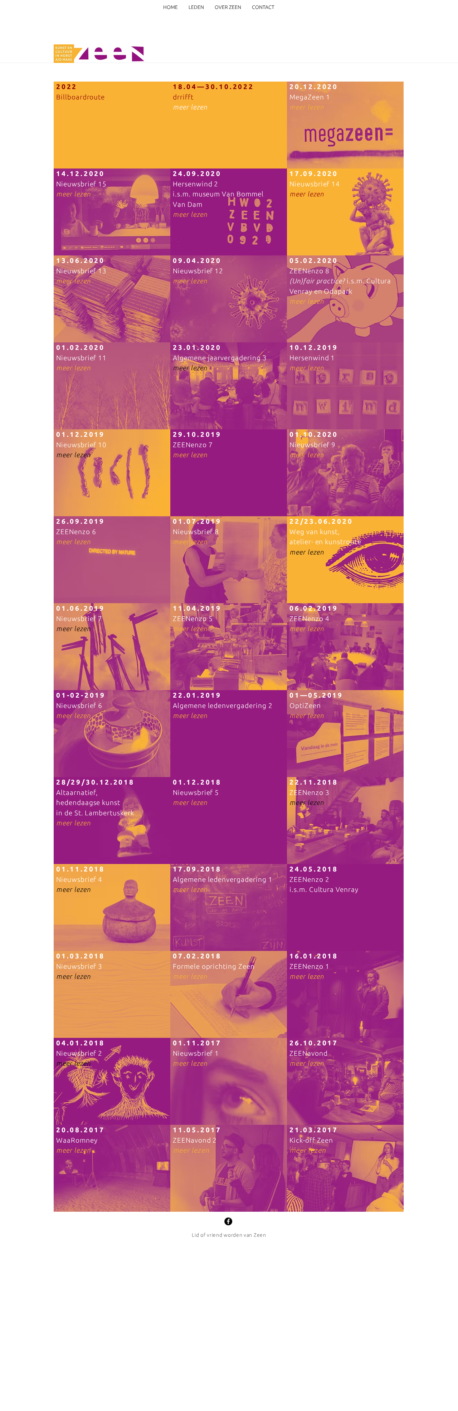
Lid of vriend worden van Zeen (229, 1235)
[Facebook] (228, 1221)
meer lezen (190, 107)
